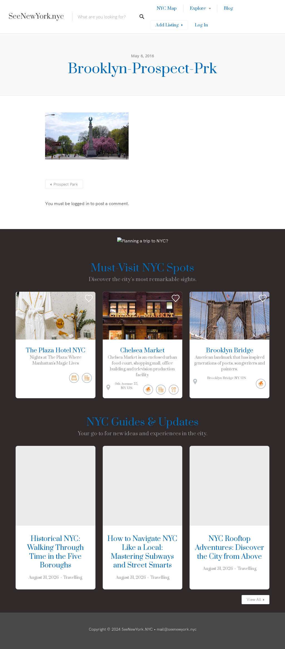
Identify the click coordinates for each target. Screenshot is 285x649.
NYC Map (166, 8)
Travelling (72, 577)
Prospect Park (65, 184)
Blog (228, 8)
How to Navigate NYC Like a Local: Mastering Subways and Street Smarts (142, 552)
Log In (201, 25)
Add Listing (167, 25)
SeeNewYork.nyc (36, 17)
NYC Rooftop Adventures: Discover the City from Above (229, 547)
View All (254, 599)
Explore (198, 8)
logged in (80, 203)
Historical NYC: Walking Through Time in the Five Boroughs (55, 552)
